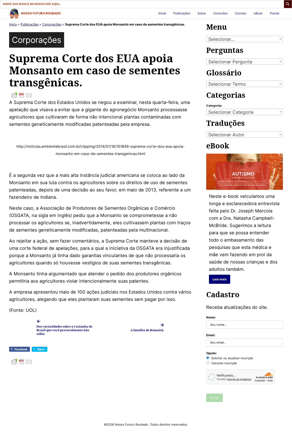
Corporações (51, 24)
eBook (258, 13)
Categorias (214, 105)
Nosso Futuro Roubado (41, 13)
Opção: (211, 353)
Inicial (162, 13)
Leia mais (220, 279)
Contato (240, 13)
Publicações (181, 13)
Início (13, 24)
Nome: (211, 317)
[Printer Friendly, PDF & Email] (100, 95)
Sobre (202, 13)
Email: (210, 335)
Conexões (220, 13)
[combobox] (244, 39)
